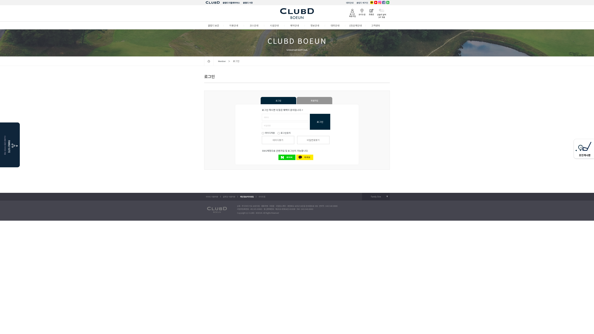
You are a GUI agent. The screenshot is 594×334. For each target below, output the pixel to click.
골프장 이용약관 (229, 196)
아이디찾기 (278, 140)
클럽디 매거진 (362, 2)
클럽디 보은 (213, 25)
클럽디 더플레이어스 (231, 2)
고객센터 (375, 25)
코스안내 (254, 25)
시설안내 (274, 25)
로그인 (278, 100)
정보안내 (314, 25)
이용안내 (233, 25)
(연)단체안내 (355, 25)
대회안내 (349, 2)
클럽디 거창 (248, 2)
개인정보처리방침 (247, 196)
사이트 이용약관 (212, 196)
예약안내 (294, 25)
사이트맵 (261, 196)
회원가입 (314, 100)
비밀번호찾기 (313, 140)
